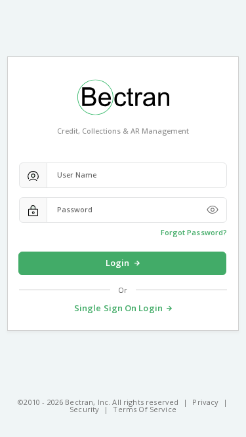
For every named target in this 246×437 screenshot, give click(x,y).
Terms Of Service (144, 409)
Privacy (205, 402)
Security (84, 409)
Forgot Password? (194, 232)
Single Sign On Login (118, 308)
